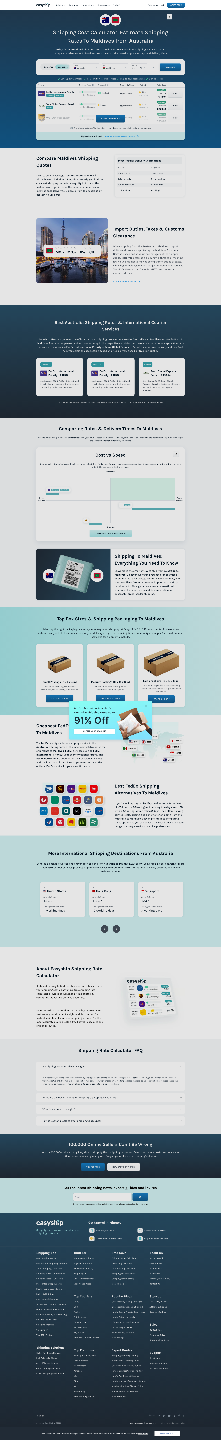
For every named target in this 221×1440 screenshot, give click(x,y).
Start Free (176, 5)
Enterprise (152, 5)
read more (143, 1433)
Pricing (116, 5)
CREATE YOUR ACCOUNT (94, 731)
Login (162, 5)
